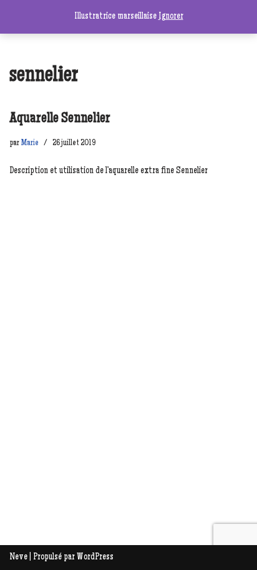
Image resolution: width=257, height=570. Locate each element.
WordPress (95, 557)
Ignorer (170, 16)
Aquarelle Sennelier (59, 119)
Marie (30, 144)
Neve (18, 557)
